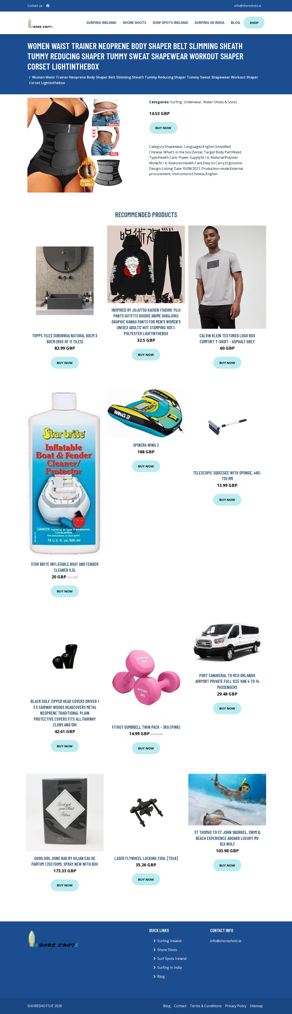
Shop (254, 22)
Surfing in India (209, 22)
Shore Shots (134, 22)
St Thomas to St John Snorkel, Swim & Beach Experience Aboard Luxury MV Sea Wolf (227, 838)
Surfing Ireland (101, 22)
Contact (180, 1006)
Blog (235, 22)
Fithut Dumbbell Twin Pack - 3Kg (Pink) (146, 727)
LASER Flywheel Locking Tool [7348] (146, 858)
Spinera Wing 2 (146, 445)
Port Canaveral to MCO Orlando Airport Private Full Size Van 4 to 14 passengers (227, 681)
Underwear (193, 102)
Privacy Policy (235, 1006)
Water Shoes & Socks (220, 102)
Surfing (176, 102)
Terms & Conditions (206, 1006)
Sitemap (256, 1006)
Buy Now (163, 128)
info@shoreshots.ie (247, 6)
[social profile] (48, 6)
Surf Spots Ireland (170, 22)
